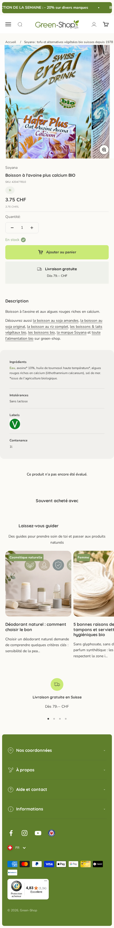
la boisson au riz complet (47, 326)
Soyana (11, 167)
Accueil (10, 42)
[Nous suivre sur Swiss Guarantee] (51, 833)
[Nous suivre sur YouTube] (38, 833)
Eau (12, 368)
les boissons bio (41, 332)
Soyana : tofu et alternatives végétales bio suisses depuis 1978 (68, 42)
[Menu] (45, 882)
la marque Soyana (71, 332)
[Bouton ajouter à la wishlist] (106, 54)
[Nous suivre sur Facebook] (11, 833)
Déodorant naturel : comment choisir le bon (35, 627)
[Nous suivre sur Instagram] (24, 833)
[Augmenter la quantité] (31, 227)
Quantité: (12, 216)
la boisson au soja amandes (55, 320)
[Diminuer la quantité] (12, 227)
